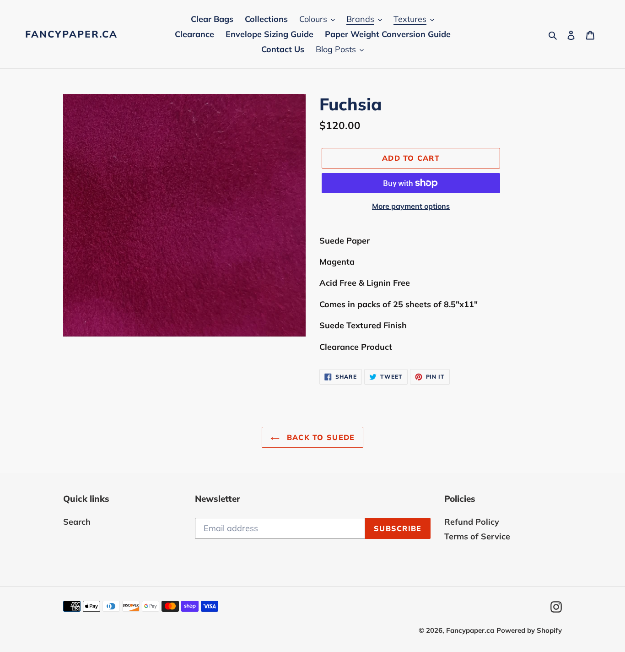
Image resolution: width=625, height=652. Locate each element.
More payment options (411, 206)
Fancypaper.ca (71, 34)
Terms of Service (477, 536)
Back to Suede (319, 437)
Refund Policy (471, 521)
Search (77, 521)
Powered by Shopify (529, 630)
